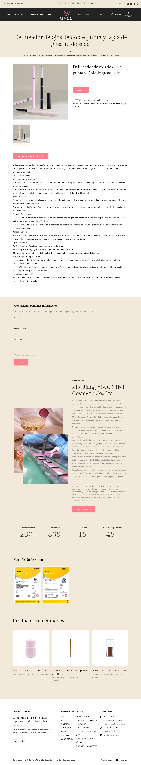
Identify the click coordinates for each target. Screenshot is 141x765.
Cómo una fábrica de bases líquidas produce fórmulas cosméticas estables (23, 719)
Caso (79, 14)
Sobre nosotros (36, 14)
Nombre (17, 317)
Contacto (102, 14)
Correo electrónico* (21, 328)
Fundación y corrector (86, 746)
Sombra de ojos (82, 717)
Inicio (7, 14)
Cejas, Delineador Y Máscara (51, 55)
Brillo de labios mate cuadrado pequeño (108, 670)
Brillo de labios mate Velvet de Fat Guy (28, 670)
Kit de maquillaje (83, 728)
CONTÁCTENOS (67, 739)
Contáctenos (81, 90)
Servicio (51, 14)
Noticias (90, 14)
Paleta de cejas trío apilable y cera (95, 100)
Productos (19, 14)
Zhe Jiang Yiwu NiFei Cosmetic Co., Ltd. (43, 760)
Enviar (21, 362)
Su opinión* (18, 339)
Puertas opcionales (84, 509)
